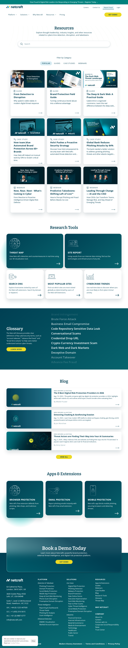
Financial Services (74, 618)
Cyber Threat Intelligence (77, 606)
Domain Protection (46, 589)
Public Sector (73, 633)
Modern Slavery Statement (70, 644)
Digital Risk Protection (76, 586)
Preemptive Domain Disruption (51, 601)
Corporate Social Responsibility (107, 625)
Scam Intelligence (45, 615)
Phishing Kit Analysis (47, 613)
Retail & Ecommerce (75, 623)
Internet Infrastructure (76, 620)
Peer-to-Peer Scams (75, 604)
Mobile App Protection (47, 594)
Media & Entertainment (77, 625)
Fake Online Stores (75, 596)
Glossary (98, 598)
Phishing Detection (75, 589)
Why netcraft (101, 607)
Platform (42, 579)
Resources (100, 579)
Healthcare (72, 630)
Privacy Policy (114, 644)
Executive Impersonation (77, 599)
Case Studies (100, 590)
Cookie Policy (14, 643)
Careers (98, 620)
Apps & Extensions (102, 583)
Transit (71, 635)
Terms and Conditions (95, 644)
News (97, 627)
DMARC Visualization (47, 622)
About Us (98, 617)
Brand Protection (74, 594)
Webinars (98, 588)
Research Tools (101, 596)
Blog (97, 593)
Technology (72, 628)
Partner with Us (101, 622)
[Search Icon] (64, 44)
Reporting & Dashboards (48, 608)
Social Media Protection (48, 591)
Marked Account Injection (49, 624)
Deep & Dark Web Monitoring (50, 596)
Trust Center (100, 630)
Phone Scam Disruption (48, 599)
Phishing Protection (46, 586)
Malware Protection (75, 591)
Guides (98, 585)
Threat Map (99, 601)
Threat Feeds (44, 610)
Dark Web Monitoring (76, 601)
